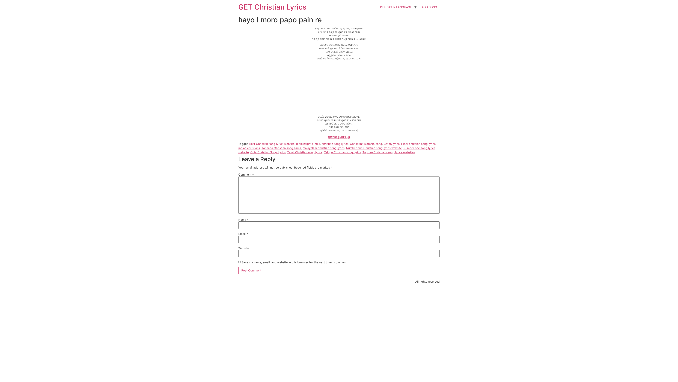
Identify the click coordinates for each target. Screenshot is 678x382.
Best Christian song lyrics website (272, 144)
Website (243, 248)
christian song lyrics (335, 144)
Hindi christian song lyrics (418, 144)
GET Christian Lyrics (272, 7)
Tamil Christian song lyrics (304, 152)
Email (243, 233)
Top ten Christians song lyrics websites (388, 152)
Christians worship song (366, 144)
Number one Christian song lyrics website (374, 148)
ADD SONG (429, 7)
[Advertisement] (339, 87)
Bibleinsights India (308, 144)
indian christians (249, 148)
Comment (246, 174)
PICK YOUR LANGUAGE (396, 7)
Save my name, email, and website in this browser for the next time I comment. (294, 262)
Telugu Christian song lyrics (342, 152)
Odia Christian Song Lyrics (268, 152)
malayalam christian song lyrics (323, 148)
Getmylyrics (392, 144)
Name (243, 219)
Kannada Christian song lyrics (281, 148)
